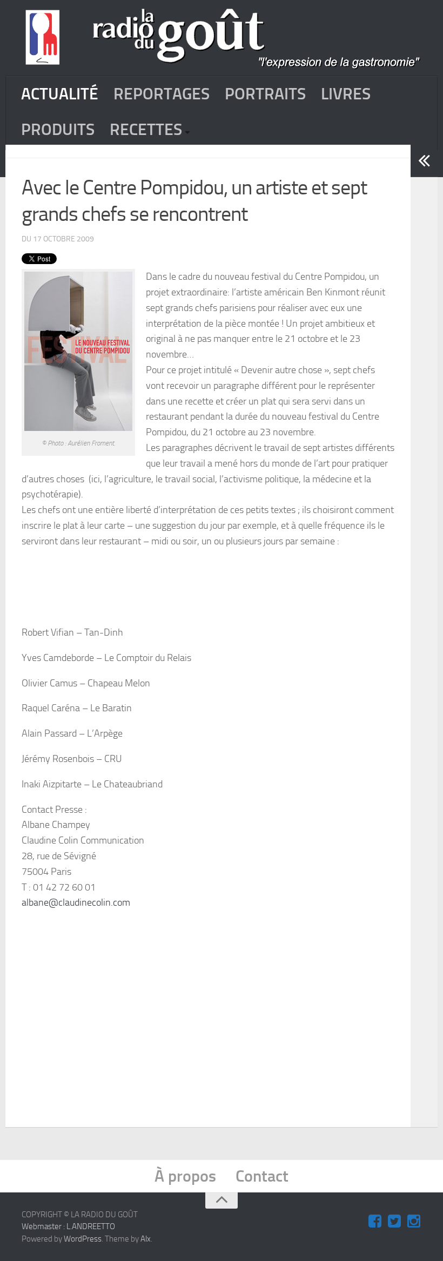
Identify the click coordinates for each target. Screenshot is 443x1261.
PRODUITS (58, 129)
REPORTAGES (161, 94)
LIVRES (346, 94)
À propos (185, 1176)
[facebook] (374, 1221)
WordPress (83, 1239)
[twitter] (394, 1221)
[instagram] (413, 1221)
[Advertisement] (234, 999)
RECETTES (146, 129)
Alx (145, 1239)
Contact (262, 1176)
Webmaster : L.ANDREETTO (68, 1226)
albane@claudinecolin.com (76, 902)
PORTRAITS (265, 94)
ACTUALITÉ (59, 94)
